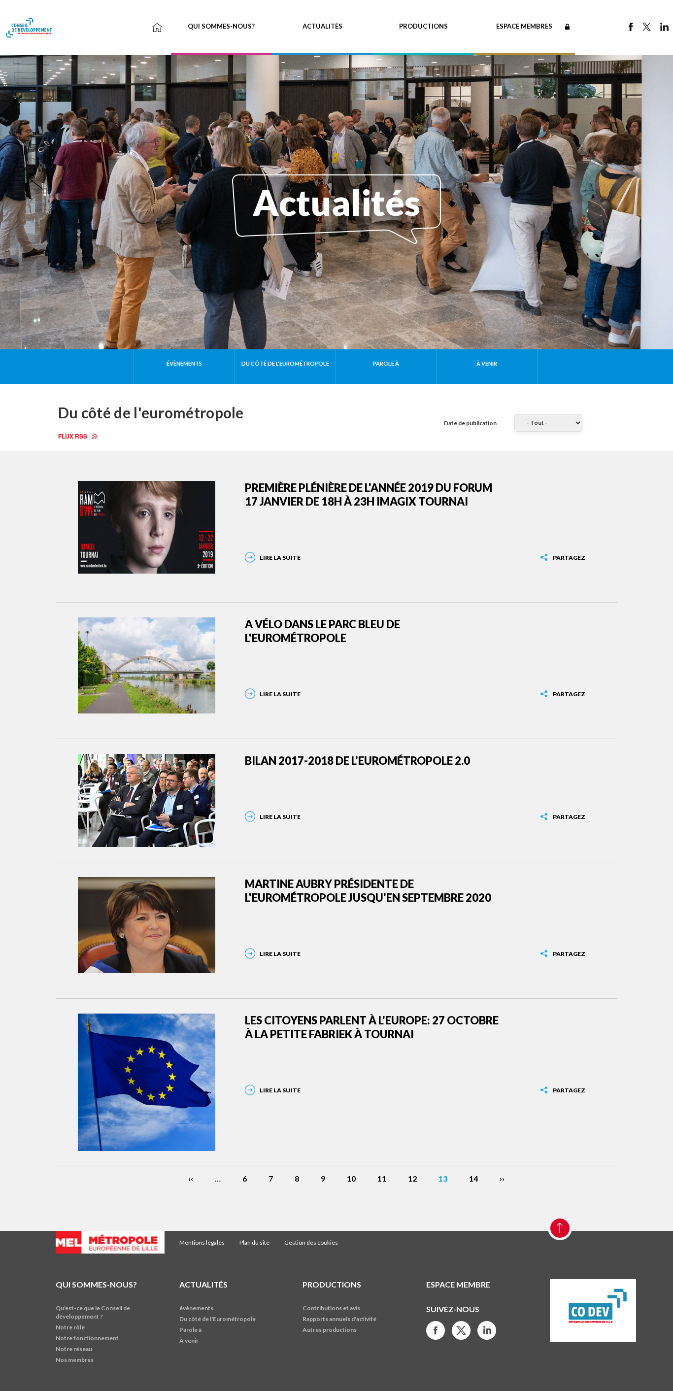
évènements (184, 363)
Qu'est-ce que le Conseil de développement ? (93, 1312)
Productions (423, 26)
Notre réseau (74, 1349)
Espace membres (524, 26)
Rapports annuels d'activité (339, 1319)
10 (351, 1178)
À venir (486, 363)
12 (412, 1178)
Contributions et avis (331, 1308)
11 (381, 1178)
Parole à (386, 363)
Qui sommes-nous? (221, 26)
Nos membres (75, 1359)
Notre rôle (70, 1327)
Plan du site (254, 1242)
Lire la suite (280, 557)
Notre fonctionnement (87, 1338)
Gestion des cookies (311, 1242)
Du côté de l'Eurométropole (285, 363)
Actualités (322, 26)
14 (473, 1178)
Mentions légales (202, 1242)
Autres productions (330, 1329)
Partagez (569, 557)
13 (442, 1178)
